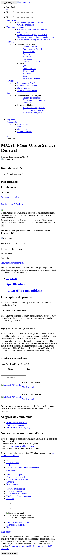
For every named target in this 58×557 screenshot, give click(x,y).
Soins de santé (29, 51)
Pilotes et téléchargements (34, 107)
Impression (27, 73)
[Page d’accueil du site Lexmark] (24, 2)
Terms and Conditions (15, 525)
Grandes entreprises (25, 25)
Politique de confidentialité (17, 522)
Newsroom (11, 470)
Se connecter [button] (11, 122)
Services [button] (10, 81)
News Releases (12, 462)
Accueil (9, 136)
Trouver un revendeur (15, 489)
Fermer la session (24, 131)
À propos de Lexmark (15, 477)
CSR (8, 465)
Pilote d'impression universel (35, 110)
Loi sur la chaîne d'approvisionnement (22, 467)
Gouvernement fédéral (32, 49)
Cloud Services (29, 68)
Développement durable (16, 494)
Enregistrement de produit (34, 100)
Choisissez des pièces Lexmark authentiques (36, 37)
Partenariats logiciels (31, 78)
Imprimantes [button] (11, 20)
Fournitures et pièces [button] (15, 27)
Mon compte (22, 124)
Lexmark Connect (14, 491)
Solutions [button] (10, 42)
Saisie (25, 76)
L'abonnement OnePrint (27, 83)
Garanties (27, 103)
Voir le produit (28, 387)
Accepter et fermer (9, 553)
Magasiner (10, 119)
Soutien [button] (9, 93)
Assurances (27, 54)
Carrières (10, 482)
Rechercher (11, 12)
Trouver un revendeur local (12, 263)
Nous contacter (12, 484)
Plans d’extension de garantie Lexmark (33, 39)
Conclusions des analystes (17, 479)
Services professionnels (27, 90)
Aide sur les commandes (16, 422)
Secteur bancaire (30, 47)
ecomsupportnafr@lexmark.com (22, 446)
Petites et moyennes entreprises (30, 22)
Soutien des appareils (32, 98)
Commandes (22, 129)
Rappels (9, 527)
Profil (19, 127)
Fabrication (27, 59)
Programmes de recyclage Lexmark (32, 34)
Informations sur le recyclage (18, 427)
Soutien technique (14, 474)
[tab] (31, 278)
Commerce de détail (31, 61)
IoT (24, 66)
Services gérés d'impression (29, 85)
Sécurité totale (29, 71)
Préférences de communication (19, 496)
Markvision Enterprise (32, 112)
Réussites (10, 498)
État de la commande (15, 425)
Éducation (27, 56)
